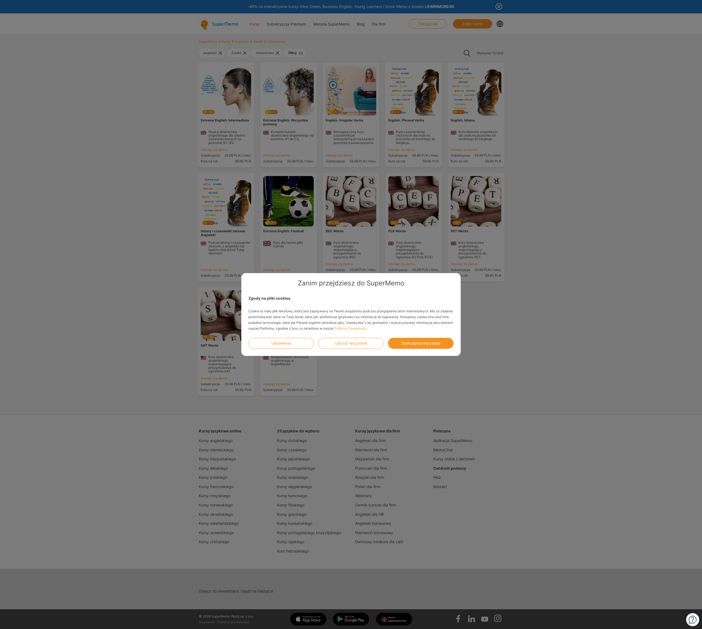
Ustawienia (281, 343)
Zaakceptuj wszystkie (420, 343)
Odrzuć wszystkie (351, 343)
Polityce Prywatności (350, 328)
